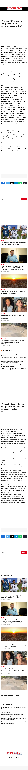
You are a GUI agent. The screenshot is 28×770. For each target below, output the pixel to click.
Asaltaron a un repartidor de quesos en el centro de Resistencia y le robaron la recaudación (12, 342)
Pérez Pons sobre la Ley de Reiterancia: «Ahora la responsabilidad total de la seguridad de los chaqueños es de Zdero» (12, 268)
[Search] (26, 8)
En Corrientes (7, 350)
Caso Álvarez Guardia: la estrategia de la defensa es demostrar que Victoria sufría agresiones (12, 317)
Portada (2, 12)
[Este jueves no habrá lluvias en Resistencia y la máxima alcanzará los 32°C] (14, 281)
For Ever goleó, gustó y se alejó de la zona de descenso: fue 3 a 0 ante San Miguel (13, 243)
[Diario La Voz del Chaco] (14, 9)
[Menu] (2, 8)
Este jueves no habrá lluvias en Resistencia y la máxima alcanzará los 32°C (13, 292)
